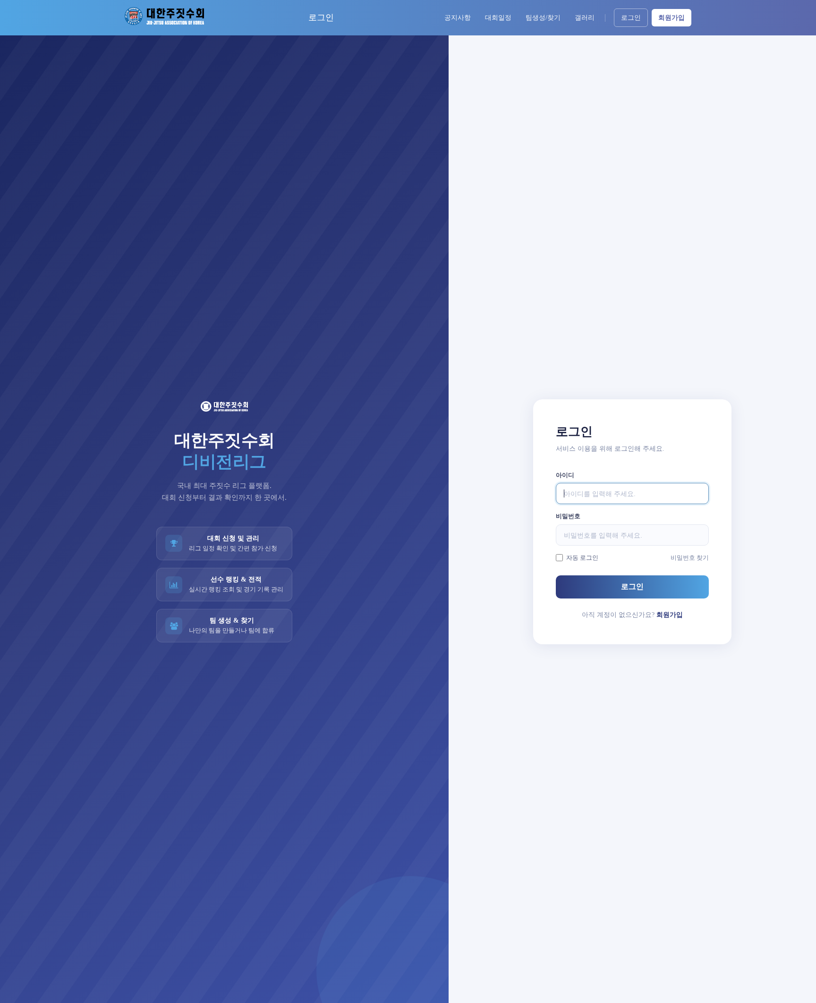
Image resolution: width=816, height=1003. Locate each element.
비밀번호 (568, 516)
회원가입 (671, 17)
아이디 (565, 475)
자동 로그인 (582, 557)
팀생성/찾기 (543, 17)
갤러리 (585, 17)
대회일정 (498, 17)
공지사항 (457, 17)
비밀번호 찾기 (690, 557)
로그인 (631, 17)
